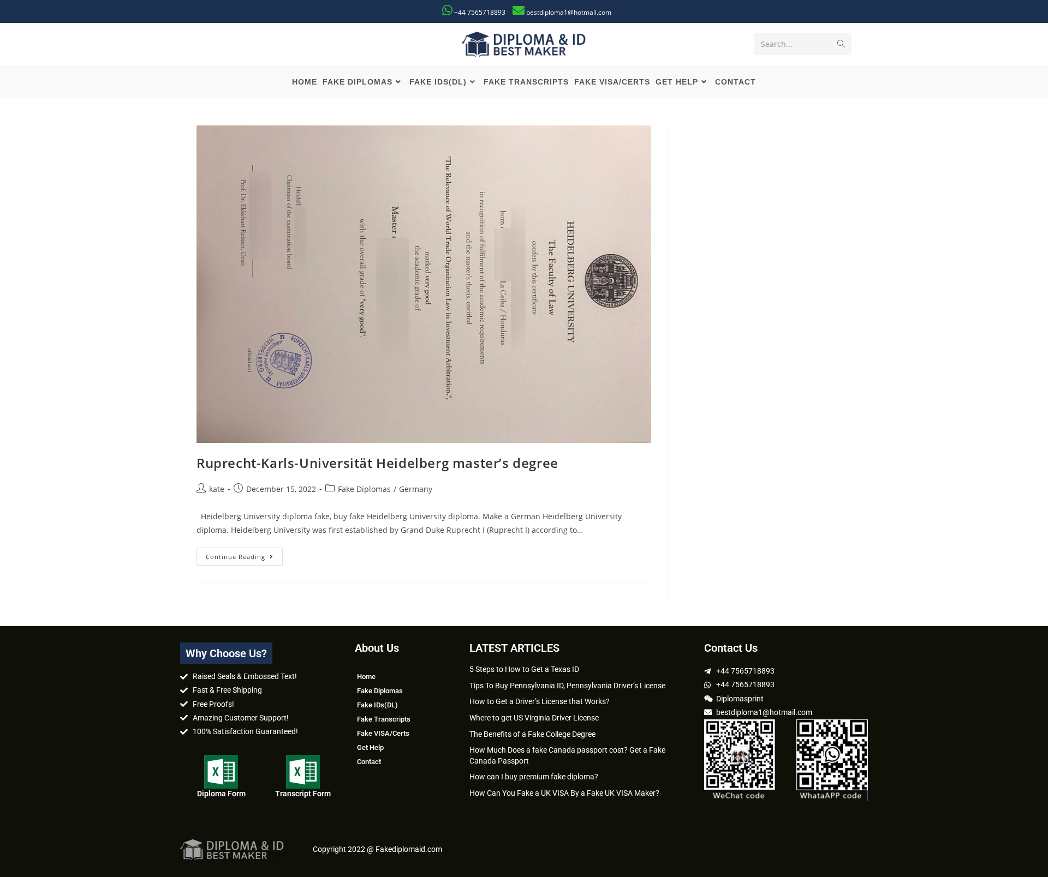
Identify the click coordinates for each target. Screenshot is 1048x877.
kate (216, 489)
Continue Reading (244, 554)
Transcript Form (303, 793)
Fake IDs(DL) (377, 705)
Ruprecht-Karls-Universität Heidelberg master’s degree (377, 463)
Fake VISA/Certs (383, 733)
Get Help (370, 747)
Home (366, 676)
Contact (369, 762)
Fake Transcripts (383, 719)
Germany (415, 489)
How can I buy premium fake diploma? (533, 776)
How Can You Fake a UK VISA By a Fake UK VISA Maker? (564, 793)
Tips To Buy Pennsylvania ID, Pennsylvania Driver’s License (567, 685)
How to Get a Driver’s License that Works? (539, 701)
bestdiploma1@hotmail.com (568, 12)
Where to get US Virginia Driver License (534, 717)
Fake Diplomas (364, 489)
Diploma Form (221, 793)
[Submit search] (841, 44)
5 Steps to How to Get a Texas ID (524, 669)
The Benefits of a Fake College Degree (532, 734)
